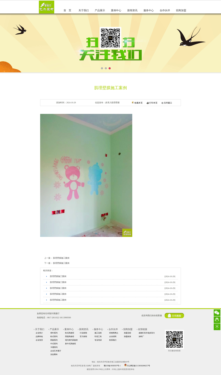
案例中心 (116, 10)
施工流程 (98, 333)
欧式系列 (54, 336)
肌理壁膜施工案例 (61, 258)
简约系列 (54, 333)
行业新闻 (83, 333)
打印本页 (153, 103)
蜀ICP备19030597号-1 (112, 366)
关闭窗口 (168, 103)
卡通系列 (54, 347)
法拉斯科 (54, 354)
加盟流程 (127, 333)
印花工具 (98, 336)
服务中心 (148, 10)
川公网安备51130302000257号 (138, 365)
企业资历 (39, 340)
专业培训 (98, 340)
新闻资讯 (132, 10)
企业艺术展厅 (55, 351)
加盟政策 (127, 336)
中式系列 (54, 344)
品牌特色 (39, 336)
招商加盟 (181, 10)
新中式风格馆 (70, 344)
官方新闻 (83, 336)
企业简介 (39, 333)
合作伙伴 (165, 10)
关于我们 (84, 10)
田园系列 (54, 340)
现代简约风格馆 (71, 340)
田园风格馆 (69, 336)
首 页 (67, 10)
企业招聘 (112, 336)
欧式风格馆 (69, 333)
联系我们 (112, 340)
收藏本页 (138, 103)
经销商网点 (113, 333)
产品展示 (100, 10)
